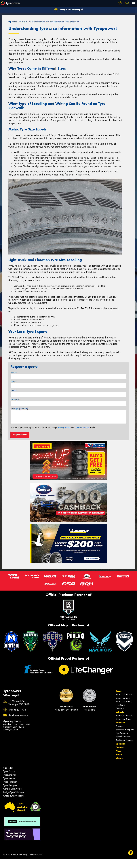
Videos (119, 758)
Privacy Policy (64, 427)
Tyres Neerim (9, 778)
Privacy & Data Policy (19, 854)
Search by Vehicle (124, 694)
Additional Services (124, 740)
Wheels (120, 712)
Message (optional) (19, 408)
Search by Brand (123, 701)
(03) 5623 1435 (17, 709)
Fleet (118, 750)
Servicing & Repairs (125, 729)
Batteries (119, 726)
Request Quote (20, 434)
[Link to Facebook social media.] (130, 852)
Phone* (13, 381)
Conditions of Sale (35, 854)
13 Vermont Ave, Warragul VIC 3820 (19, 703)
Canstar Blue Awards (12, 788)
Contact (120, 747)
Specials (120, 743)
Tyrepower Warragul (71, 9)
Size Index (8, 767)
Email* (13, 390)
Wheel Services (123, 736)
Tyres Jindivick (9, 774)
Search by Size (123, 698)
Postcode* (15, 399)
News (119, 754)
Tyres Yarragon (10, 785)
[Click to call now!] (120, 3)
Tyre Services (122, 733)
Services (120, 722)
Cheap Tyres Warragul (13, 795)
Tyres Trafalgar (10, 781)
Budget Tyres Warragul (13, 792)
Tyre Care (120, 705)
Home (14, 21)
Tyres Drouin (9, 771)
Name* (13, 372)
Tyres (118, 690)
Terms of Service (82, 427)
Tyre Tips (120, 708)
